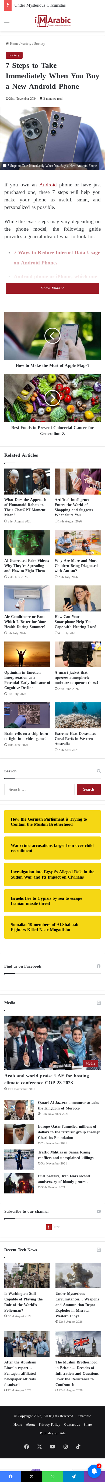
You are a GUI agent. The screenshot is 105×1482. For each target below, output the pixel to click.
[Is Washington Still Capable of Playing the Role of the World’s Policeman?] (27, 1275)
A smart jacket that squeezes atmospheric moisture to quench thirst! (76, 677)
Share (88, 1424)
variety (26, 43)
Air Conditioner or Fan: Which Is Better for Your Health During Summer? (25, 622)
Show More (51, 288)
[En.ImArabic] (52, 21)
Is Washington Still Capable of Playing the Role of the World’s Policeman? (23, 1302)
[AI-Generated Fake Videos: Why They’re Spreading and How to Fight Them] (27, 542)
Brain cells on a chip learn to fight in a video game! (26, 736)
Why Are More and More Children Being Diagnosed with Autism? (76, 565)
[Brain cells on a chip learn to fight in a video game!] (27, 715)
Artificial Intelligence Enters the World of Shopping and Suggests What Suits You (74, 507)
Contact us (72, 1424)
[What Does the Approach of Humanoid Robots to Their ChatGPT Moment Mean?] (27, 481)
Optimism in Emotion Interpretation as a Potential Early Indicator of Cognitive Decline (27, 680)
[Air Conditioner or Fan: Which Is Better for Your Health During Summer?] (27, 598)
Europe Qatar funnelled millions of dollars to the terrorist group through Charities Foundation (69, 1132)
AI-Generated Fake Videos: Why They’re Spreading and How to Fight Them (26, 565)
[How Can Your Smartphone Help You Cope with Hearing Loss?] (78, 598)
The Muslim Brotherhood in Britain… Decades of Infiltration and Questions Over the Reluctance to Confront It (77, 1373)
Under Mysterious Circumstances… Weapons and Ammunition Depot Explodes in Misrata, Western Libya (77, 1305)
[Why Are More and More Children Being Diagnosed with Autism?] (78, 542)
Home (14, 43)
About (30, 1424)
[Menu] (6, 23)
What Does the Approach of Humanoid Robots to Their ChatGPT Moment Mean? (25, 507)
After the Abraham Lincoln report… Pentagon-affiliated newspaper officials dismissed (20, 1373)
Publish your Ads (52, 1433)
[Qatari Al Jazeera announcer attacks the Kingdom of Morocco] (19, 1110)
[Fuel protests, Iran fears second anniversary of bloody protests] (19, 1183)
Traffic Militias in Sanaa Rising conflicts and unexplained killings (65, 1155)
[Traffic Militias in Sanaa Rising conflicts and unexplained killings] (19, 1159)
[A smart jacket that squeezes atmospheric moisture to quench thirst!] (78, 654)
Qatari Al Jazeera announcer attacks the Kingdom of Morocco (68, 1105)
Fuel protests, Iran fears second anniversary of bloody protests (64, 1179)
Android (48, 184)
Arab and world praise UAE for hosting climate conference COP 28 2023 (46, 1079)
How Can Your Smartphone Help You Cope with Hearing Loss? (75, 622)
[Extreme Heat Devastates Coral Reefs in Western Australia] (78, 715)
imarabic (84, 1416)
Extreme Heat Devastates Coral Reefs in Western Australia (75, 738)
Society (39, 43)
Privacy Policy (49, 1424)
